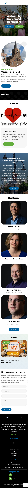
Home (14, 440)
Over (14, 451)
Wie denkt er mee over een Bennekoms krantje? (11, 361)
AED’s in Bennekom (9, 132)
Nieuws (14, 447)
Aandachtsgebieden (14, 449)
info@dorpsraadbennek (12, 462)
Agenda (14, 445)
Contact (14, 455)
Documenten (14, 453)
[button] (25, 2)
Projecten (14, 443)
